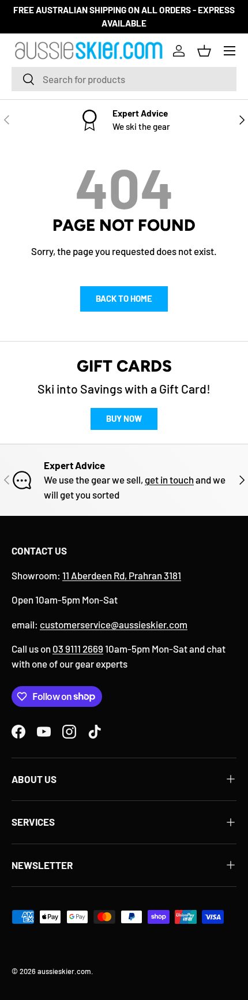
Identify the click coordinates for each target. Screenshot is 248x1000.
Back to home (124, 298)
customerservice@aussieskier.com (113, 624)
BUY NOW (124, 418)
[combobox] (124, 79)
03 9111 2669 (77, 648)
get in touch (169, 479)
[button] (204, 50)
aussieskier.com (64, 971)
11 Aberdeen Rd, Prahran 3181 (121, 575)
